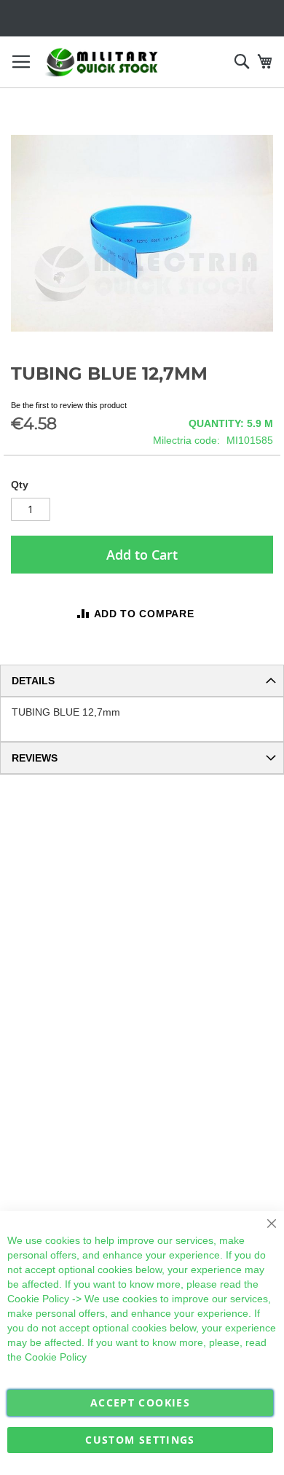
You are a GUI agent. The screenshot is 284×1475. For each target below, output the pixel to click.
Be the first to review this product (69, 405)
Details (33, 680)
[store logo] (102, 62)
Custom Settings (139, 1440)
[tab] (142, 681)
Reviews (35, 758)
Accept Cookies (140, 1402)
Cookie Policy (38, 1298)
